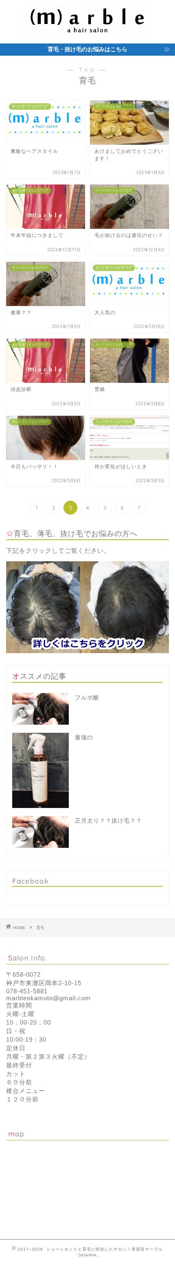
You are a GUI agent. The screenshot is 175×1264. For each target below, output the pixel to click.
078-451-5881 (27, 991)
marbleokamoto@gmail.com (48, 998)
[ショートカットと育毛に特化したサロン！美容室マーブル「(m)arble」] (87, 29)
